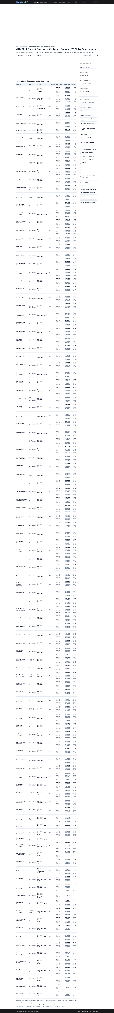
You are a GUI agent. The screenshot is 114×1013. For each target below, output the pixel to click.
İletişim (89, 1011)
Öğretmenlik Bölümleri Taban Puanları (87, 110)
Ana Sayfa (36, 2)
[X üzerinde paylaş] (89, 55)
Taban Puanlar (43, 2)
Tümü (68, 2)
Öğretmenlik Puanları (37, 55)
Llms (97, 1011)
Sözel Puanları (28, 55)
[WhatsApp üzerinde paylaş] (95, 55)
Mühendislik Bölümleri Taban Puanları (87, 102)
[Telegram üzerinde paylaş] (97, 55)
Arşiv (79, 1011)
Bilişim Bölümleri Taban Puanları (86, 105)
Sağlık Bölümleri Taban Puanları (86, 107)
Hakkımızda (83, 1011)
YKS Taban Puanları (23, 46)
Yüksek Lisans (62, 2)
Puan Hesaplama (53, 2)
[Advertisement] (57, 14)
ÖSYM (55, 1006)
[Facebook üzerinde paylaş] (92, 55)
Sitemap (93, 1011)
